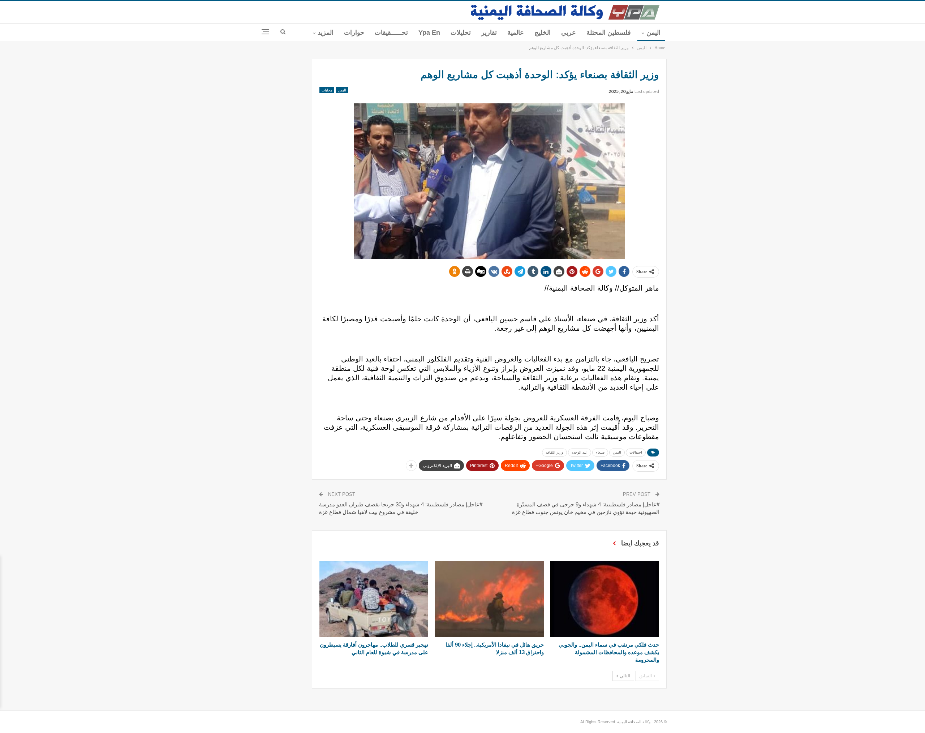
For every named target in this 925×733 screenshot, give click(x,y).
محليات (327, 90)
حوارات (354, 32)
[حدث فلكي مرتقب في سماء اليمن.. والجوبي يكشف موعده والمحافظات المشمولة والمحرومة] (604, 599)
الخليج (542, 32)
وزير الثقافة (554, 452)
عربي (568, 32)
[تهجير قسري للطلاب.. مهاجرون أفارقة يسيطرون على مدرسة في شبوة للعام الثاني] (373, 599)
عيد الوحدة (580, 452)
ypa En (429, 32)
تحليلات (461, 32)
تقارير (489, 32)
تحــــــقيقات (391, 32)
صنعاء (600, 452)
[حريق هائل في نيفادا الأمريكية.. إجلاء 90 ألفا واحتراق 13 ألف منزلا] (489, 599)
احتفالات (635, 452)
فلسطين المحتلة (608, 32)
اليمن (653, 32)
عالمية (515, 32)
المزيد (326, 32)
